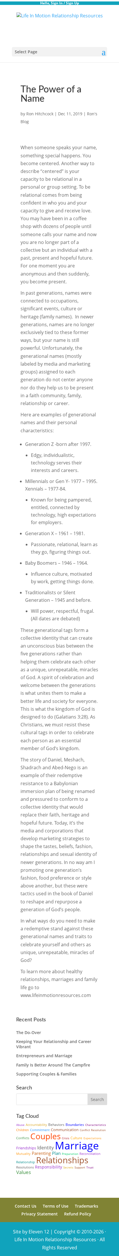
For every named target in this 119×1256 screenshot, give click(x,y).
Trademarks (86, 1206)
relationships (62, 1160)
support (80, 1167)
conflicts (22, 1138)
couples (45, 1136)
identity (45, 1147)
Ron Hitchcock (39, 113)
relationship (25, 1162)
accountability (36, 1124)
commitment (40, 1130)
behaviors (56, 1124)
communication (65, 1129)
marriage (77, 1145)
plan (56, 1153)
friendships (26, 1148)
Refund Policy (77, 1214)
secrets (68, 1167)
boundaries (75, 1124)
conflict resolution (93, 1130)
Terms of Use (55, 1206)
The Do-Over (28, 1032)
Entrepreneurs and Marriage (44, 1055)
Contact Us (25, 1206)
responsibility (48, 1167)
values (23, 1172)
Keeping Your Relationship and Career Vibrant (53, 1044)
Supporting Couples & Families (46, 1074)
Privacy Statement (39, 1214)
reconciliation (90, 1153)
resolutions (25, 1167)
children (22, 1130)
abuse (20, 1125)
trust (90, 1167)
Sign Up (72, 3)
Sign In (57, 3)
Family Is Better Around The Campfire (53, 1065)
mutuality (23, 1153)
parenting (41, 1153)
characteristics (95, 1125)
